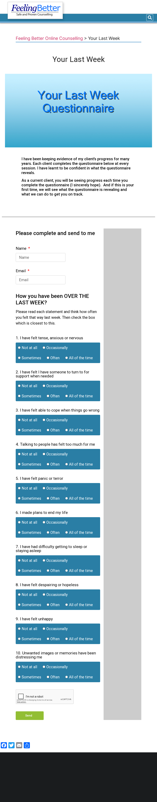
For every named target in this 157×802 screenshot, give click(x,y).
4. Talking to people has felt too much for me (55, 444)
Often (55, 358)
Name (21, 249)
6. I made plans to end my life (42, 513)
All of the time (81, 358)
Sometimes (31, 358)
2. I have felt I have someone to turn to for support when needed (52, 374)
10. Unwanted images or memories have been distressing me (56, 655)
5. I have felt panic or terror (39, 479)
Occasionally (57, 347)
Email (21, 271)
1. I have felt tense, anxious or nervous (49, 338)
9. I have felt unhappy (34, 619)
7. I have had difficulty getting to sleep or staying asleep (51, 549)
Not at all (29, 347)
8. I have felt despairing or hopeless (47, 585)
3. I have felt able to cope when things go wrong (57, 410)
